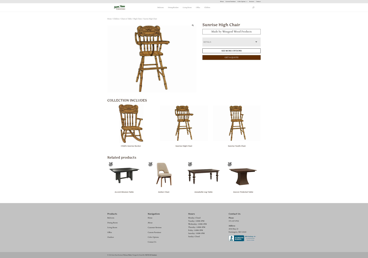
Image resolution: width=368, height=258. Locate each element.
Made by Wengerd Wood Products (231, 31)
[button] (193, 25)
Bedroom (160, 7)
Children (207, 7)
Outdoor (110, 237)
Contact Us (152, 242)
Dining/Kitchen (173, 7)
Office (198, 7)
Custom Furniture (230, 1)
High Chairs (137, 19)
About (222, 1)
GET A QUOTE (231, 57)
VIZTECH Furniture (151, 255)
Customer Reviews (154, 227)
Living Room (187, 7)
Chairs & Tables (126, 19)
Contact (258, 1)
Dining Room (112, 223)
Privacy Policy (127, 255)
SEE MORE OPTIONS (231, 50)
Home (109, 19)
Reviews (251, 1)
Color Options (241, 1)
